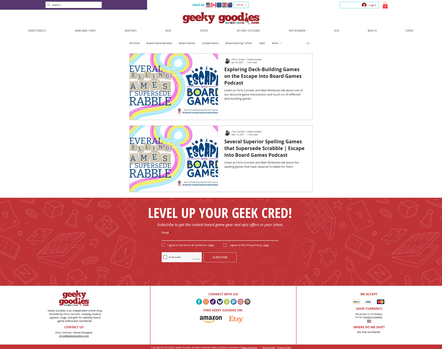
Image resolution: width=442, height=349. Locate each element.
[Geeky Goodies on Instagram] (206, 302)
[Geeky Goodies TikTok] (213, 302)
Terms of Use (268, 347)
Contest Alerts (210, 43)
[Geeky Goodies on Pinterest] (240, 302)
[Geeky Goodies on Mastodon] (234, 302)
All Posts (134, 43)
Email (165, 232)
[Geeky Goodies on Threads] (227, 302)
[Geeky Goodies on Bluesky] (220, 302)
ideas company (249, 347)
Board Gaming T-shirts (238, 43)
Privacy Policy (284, 347)
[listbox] (240, 5)
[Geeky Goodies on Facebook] (199, 302)
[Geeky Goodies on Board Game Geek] (247, 302)
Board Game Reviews (159, 43)
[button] (240, 5)
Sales (262, 43)
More (275, 43)
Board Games (187, 43)
